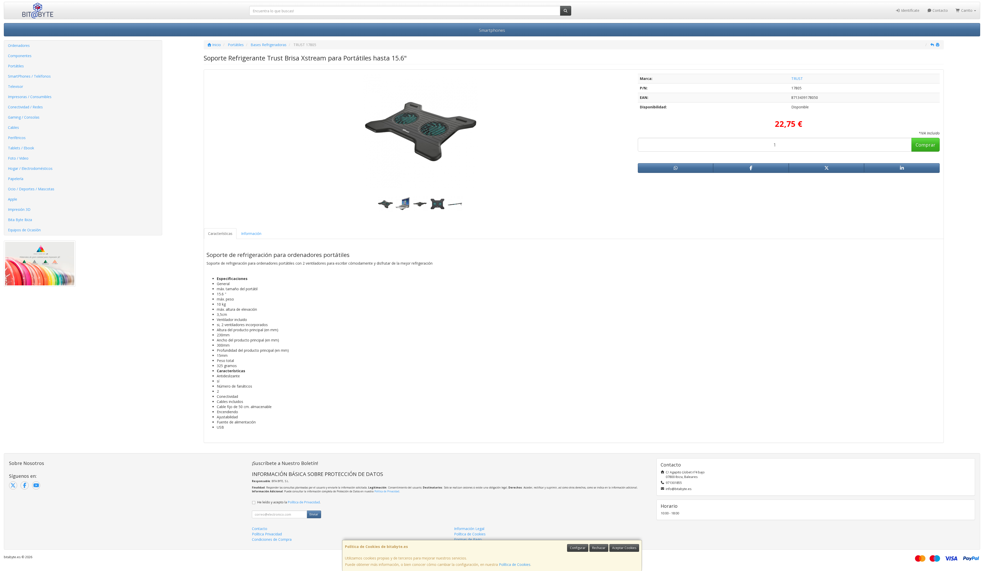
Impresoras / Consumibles (30, 96)
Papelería (15, 178)
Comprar (925, 145)
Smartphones (492, 30)
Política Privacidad (267, 534)
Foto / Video (18, 158)
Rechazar (599, 548)
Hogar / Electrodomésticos (30, 168)
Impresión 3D (19, 209)
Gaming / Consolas (23, 117)
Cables (13, 127)
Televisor (15, 86)
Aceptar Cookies (624, 548)
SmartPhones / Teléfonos (29, 76)
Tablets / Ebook (21, 148)
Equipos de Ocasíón (24, 229)
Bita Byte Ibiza (20, 219)
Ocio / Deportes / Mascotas (31, 188)
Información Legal (469, 528)
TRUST (797, 78)
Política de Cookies (514, 564)
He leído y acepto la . (289, 502)
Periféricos (17, 137)
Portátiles (16, 66)
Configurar (578, 548)
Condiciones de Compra (272, 539)
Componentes (20, 55)
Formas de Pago (468, 539)
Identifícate (909, 10)
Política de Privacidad (386, 491)
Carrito (966, 10)
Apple (12, 199)
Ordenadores (19, 45)
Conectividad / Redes (25, 107)
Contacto (939, 10)
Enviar (314, 514)
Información (251, 233)
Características (220, 233)
